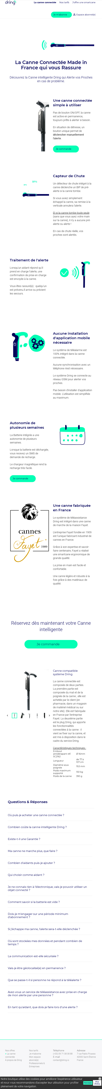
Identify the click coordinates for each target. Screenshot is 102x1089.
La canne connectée (45, 2)
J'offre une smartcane (83, 2)
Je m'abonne (60, 14)
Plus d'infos (97, 1083)
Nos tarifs (64, 2)
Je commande (63, 149)
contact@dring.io (61, 1060)
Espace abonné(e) (85, 14)
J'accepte (88, 1083)
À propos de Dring (13, 1060)
